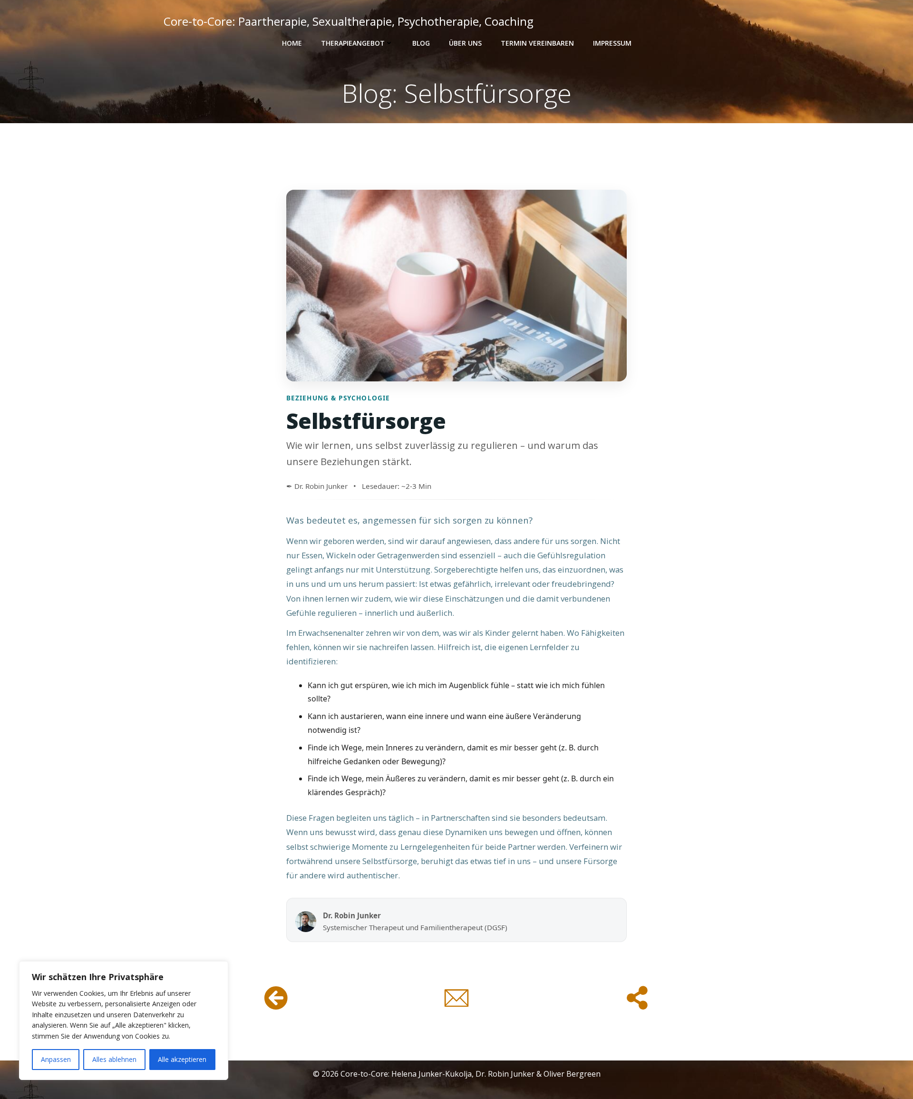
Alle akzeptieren (182, 1059)
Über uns (465, 43)
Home (292, 43)
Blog (421, 43)
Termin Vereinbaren (537, 43)
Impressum (612, 43)
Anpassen (56, 1059)
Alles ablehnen (114, 1059)
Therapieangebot (353, 43)
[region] (123, 1020)
